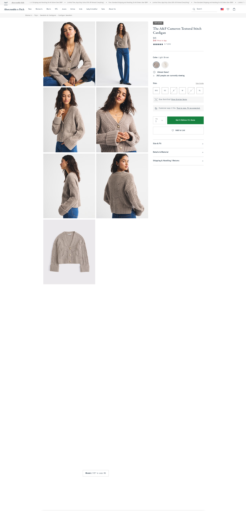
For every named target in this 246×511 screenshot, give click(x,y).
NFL (56, 9)
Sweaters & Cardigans (48, 15)
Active (72, 9)
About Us (112, 9)
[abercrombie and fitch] (14, 9)
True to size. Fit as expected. (188, 108)
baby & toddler (91, 9)
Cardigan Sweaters (65, 15)
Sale (103, 9)
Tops (36, 15)
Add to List (180, 130)
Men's (49, 9)
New (30, 9)
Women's (39, 9)
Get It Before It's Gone (185, 120)
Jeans (64, 9)
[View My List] (227, 9)
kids (80, 9)
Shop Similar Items (179, 99)
